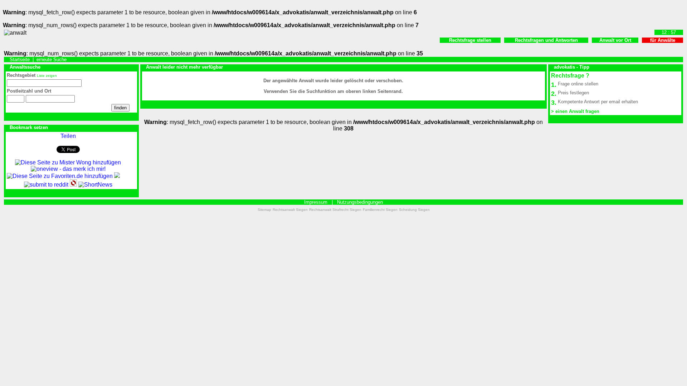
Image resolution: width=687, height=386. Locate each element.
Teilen (68, 136)
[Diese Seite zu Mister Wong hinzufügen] (68, 162)
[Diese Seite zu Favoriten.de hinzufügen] (60, 176)
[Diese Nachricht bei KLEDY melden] (117, 176)
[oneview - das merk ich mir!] (68, 169)
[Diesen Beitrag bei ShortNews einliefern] (95, 185)
